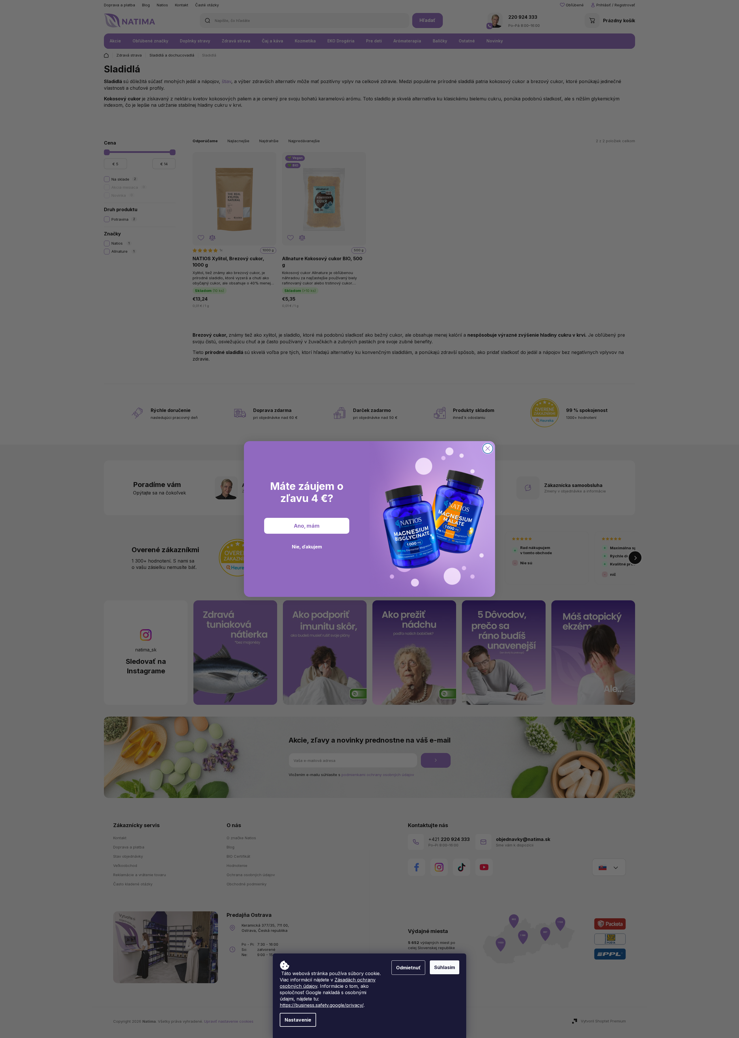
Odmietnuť (408, 967)
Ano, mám (307, 526)
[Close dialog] (488, 448)
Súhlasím (444, 967)
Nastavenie (298, 1020)
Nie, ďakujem (307, 547)
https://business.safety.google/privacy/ (321, 1005)
